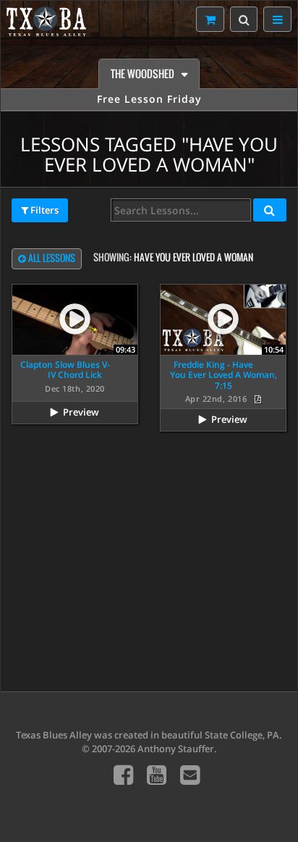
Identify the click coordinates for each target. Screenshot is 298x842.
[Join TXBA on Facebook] (123, 774)
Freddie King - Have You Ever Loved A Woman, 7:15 (223, 375)
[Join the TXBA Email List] (190, 774)
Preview (81, 411)
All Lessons (50, 258)
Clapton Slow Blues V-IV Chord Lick (65, 369)
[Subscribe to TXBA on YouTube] (156, 774)
